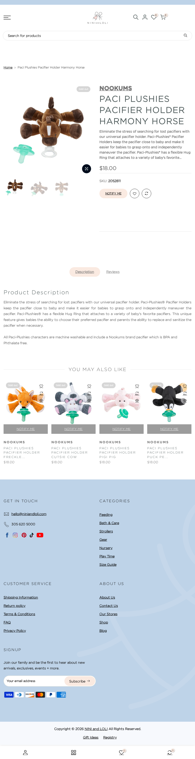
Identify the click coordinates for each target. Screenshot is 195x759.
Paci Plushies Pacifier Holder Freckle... (22, 452)
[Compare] (146, 193)
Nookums (14, 442)
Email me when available (125, 269)
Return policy (14, 606)
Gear (103, 539)
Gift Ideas (90, 737)
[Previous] (11, 130)
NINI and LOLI (96, 729)
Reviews (113, 272)
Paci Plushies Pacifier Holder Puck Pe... (165, 452)
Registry (110, 737)
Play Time (107, 556)
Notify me (113, 193)
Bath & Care (109, 523)
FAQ (7, 622)
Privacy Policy (15, 631)
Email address (111, 247)
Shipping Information (21, 597)
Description (84, 272)
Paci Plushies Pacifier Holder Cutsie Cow (69, 452)
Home (8, 67)
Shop (103, 622)
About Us (107, 597)
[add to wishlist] (134, 193)
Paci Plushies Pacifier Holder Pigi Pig (117, 452)
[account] (144, 18)
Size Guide (108, 564)
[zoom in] (86, 168)
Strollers (106, 531)
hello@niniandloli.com (28, 514)
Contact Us (108, 606)
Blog (103, 631)
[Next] (87, 130)
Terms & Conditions (19, 614)
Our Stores (108, 614)
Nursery (105, 548)
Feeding (105, 515)
